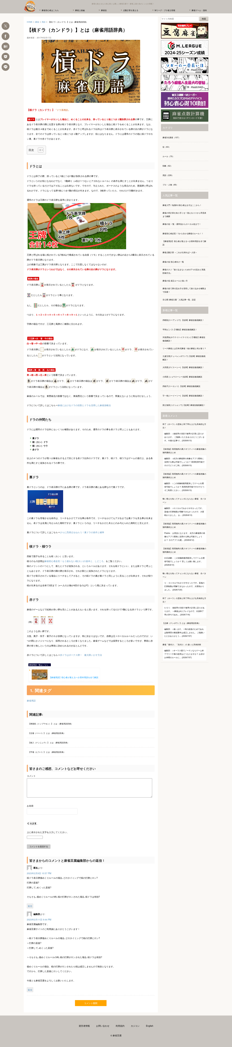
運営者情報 (84, 1025)
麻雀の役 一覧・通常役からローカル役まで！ (182, 224)
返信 (30, 906)
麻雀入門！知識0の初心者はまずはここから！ (182, 205)
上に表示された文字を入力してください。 (48, 832)
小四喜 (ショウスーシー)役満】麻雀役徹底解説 (182, 376)
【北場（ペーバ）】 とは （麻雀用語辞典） (46, 733)
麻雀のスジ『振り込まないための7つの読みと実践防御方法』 (184, 271)
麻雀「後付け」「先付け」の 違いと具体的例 (184, 651)
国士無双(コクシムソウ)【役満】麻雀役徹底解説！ (184, 405)
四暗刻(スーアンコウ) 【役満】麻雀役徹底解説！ (183, 320)
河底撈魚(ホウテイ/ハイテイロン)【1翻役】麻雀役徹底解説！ (184, 339)
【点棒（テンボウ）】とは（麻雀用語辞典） (184, 629)
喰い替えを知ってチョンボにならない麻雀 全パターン (184, 506)
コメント (31, 775)
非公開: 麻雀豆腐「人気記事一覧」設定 (179, 299)
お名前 (30, 805)
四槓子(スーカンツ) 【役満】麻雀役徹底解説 (181, 386)
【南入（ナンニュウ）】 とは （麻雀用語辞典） (48, 742)
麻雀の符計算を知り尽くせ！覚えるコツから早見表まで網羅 (184, 214)
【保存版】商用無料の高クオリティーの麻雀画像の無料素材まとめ (184, 457)
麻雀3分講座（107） (171, 137)
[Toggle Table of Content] (39, 150)
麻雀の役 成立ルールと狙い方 (175, 280)
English (149, 1025)
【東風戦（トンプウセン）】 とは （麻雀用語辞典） (50, 723)
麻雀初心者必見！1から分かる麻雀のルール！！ (183, 233)
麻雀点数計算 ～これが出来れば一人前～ (180, 252)
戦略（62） (167, 165)
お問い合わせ (102, 1025)
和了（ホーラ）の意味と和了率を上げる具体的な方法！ (184, 432)
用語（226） (168, 175)
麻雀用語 (31, 700)
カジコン (135, 1025)
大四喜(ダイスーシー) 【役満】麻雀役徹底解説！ (183, 367)
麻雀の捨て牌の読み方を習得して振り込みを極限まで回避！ (184, 290)
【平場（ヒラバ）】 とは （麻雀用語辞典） (46, 752)
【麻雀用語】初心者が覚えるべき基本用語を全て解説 (73, 677)
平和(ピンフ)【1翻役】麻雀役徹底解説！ (180, 329)
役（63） (166, 146)
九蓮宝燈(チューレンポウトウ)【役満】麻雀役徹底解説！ (184, 358)
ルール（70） (168, 156)
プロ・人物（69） (170, 184)
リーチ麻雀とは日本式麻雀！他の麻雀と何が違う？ (184, 348)
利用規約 (120, 1025)
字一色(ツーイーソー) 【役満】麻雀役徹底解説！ (183, 395)
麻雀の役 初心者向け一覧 (173, 261)
